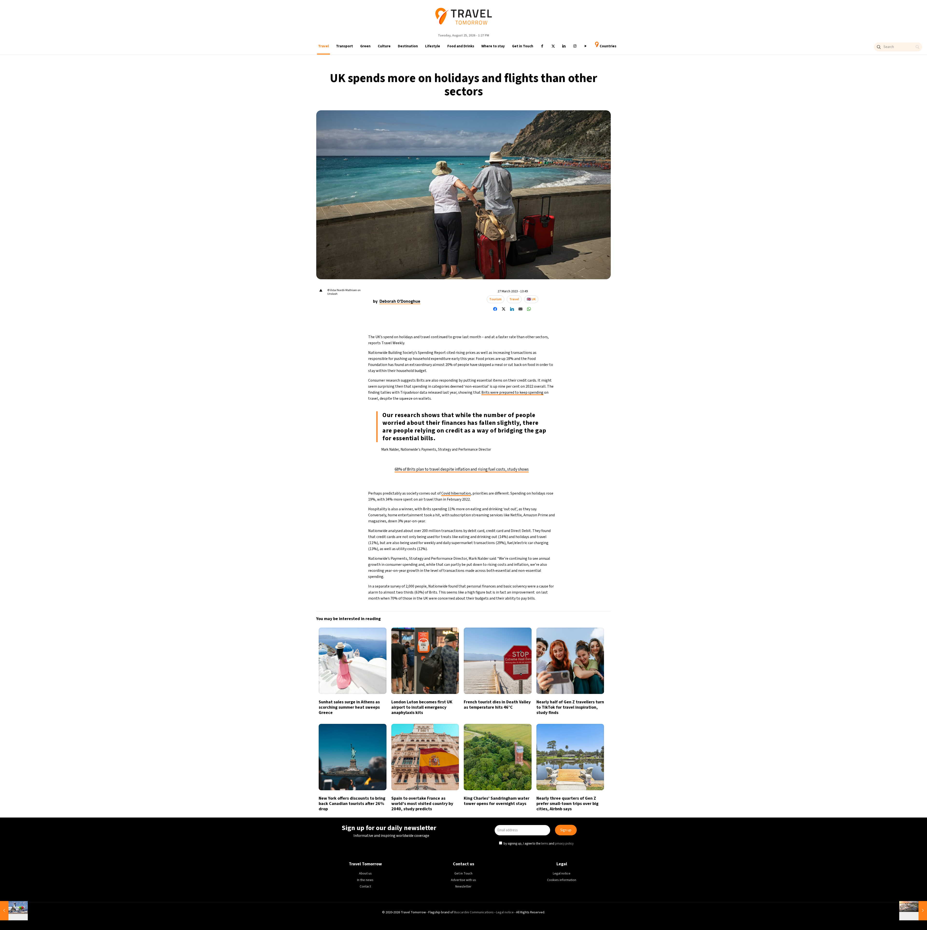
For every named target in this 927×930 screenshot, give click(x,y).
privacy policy (564, 486)
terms (544, 486)
